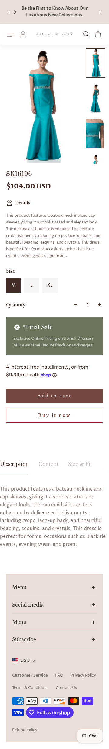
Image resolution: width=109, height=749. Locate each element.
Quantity (15, 305)
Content (48, 464)
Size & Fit (80, 464)
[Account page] (23, 34)
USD (25, 660)
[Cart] (98, 34)
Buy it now (54, 415)
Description (14, 464)
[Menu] (11, 34)
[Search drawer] (86, 34)
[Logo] (54, 34)
